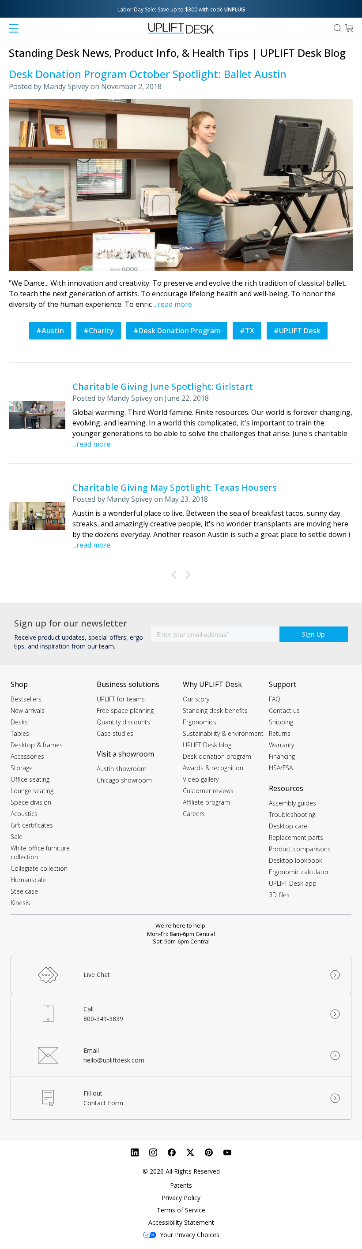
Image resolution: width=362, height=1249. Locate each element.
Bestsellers (26, 699)
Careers (194, 813)
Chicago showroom (124, 780)
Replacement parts (296, 837)
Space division (31, 802)
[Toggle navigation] (13, 28)
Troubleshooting (292, 814)
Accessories (27, 756)
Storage (22, 768)
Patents (181, 1185)
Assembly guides (292, 803)
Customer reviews (208, 791)
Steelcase (24, 891)
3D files (279, 895)
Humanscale (28, 880)
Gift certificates (32, 825)
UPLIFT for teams (121, 699)
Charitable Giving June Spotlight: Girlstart (162, 386)
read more (175, 304)
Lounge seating (32, 791)
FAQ (274, 699)
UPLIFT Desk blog (207, 745)
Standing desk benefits (215, 710)
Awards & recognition (213, 768)
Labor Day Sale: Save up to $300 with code (181, 9)
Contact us (284, 710)
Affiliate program (206, 802)
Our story (196, 699)
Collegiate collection (39, 868)
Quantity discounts (123, 722)
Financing (282, 756)
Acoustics (24, 813)
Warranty (281, 745)
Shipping (281, 722)
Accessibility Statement (181, 1222)
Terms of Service (181, 1210)
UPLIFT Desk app (293, 883)
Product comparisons (300, 849)
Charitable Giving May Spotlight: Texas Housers (174, 487)
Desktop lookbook (295, 860)
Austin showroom (122, 768)
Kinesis (20, 903)
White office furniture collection (40, 852)
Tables (20, 733)
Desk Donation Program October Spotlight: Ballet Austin (148, 74)
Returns (279, 733)
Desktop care (288, 826)
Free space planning (125, 710)
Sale (17, 836)
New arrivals (28, 710)
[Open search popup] (337, 28)
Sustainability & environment (223, 733)
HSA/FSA (281, 768)
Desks (19, 722)
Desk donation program (217, 756)
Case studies (115, 733)
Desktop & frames (37, 745)
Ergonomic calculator (299, 872)
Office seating (30, 779)
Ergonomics (199, 722)
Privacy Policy (181, 1197)
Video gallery (201, 779)
